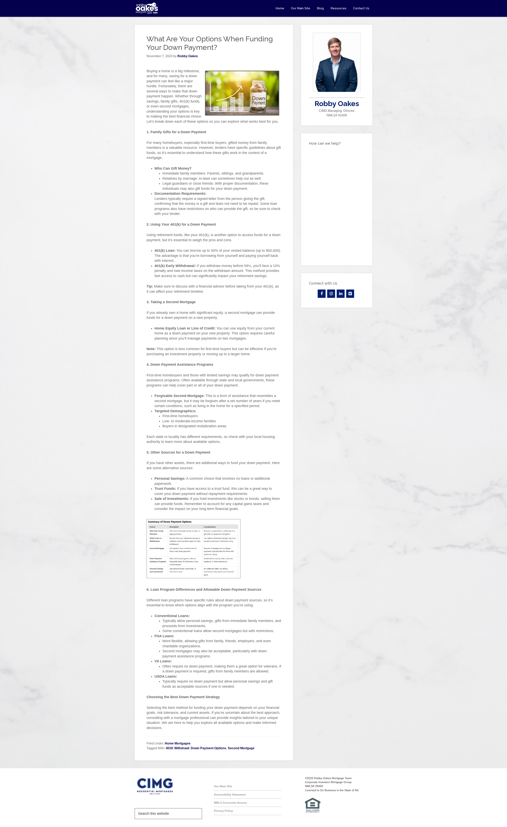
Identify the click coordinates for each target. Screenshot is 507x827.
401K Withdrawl (177, 748)
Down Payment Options (208, 748)
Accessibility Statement (230, 794)
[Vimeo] (350, 294)
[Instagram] (331, 294)
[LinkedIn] (341, 294)
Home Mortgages (178, 743)
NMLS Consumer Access (230, 802)
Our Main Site (223, 786)
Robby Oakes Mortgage (170, 8)
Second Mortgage (241, 748)
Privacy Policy (223, 810)
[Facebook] (322, 294)
